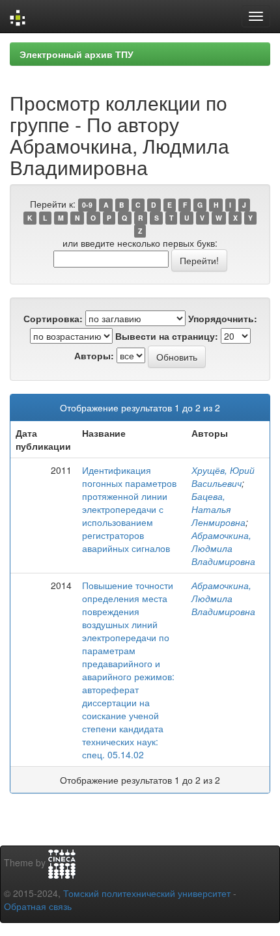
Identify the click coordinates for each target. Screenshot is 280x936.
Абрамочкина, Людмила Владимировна (223, 548)
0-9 (87, 205)
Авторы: (94, 355)
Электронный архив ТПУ (76, 54)
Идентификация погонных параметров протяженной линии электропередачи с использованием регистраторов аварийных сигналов (129, 509)
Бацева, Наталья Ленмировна (218, 509)
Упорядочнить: (222, 318)
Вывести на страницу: (166, 335)
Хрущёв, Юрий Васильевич (223, 476)
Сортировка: (53, 318)
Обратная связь (38, 906)
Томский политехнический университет (147, 893)
